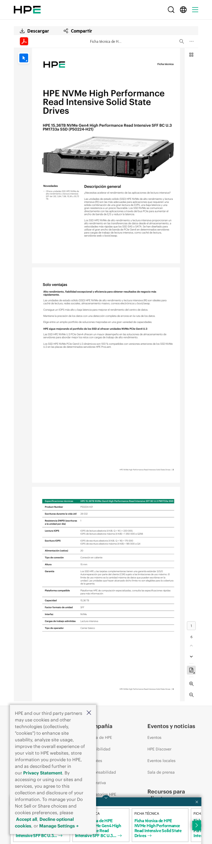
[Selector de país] (183, 10)
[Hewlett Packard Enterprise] (27, 10)
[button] (89, 713)
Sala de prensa (161, 772)
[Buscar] (171, 10)
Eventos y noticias (171, 726)
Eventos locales (161, 760)
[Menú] (195, 10)
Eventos (154, 737)
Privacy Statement (42, 773)
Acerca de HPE (98, 737)
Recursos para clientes (166, 795)
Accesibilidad (97, 749)
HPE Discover (159, 749)
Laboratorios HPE (100, 794)
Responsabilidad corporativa (100, 777)
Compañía (98, 726)
